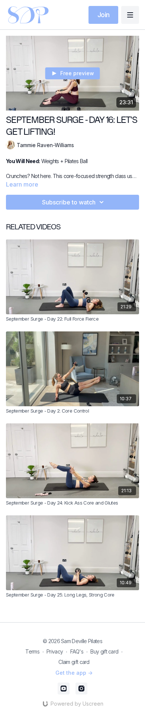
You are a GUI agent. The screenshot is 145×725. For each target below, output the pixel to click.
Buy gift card (104, 651)
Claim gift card (74, 662)
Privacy (54, 651)
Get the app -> (74, 673)
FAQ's (77, 651)
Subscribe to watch (69, 202)
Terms (32, 651)
